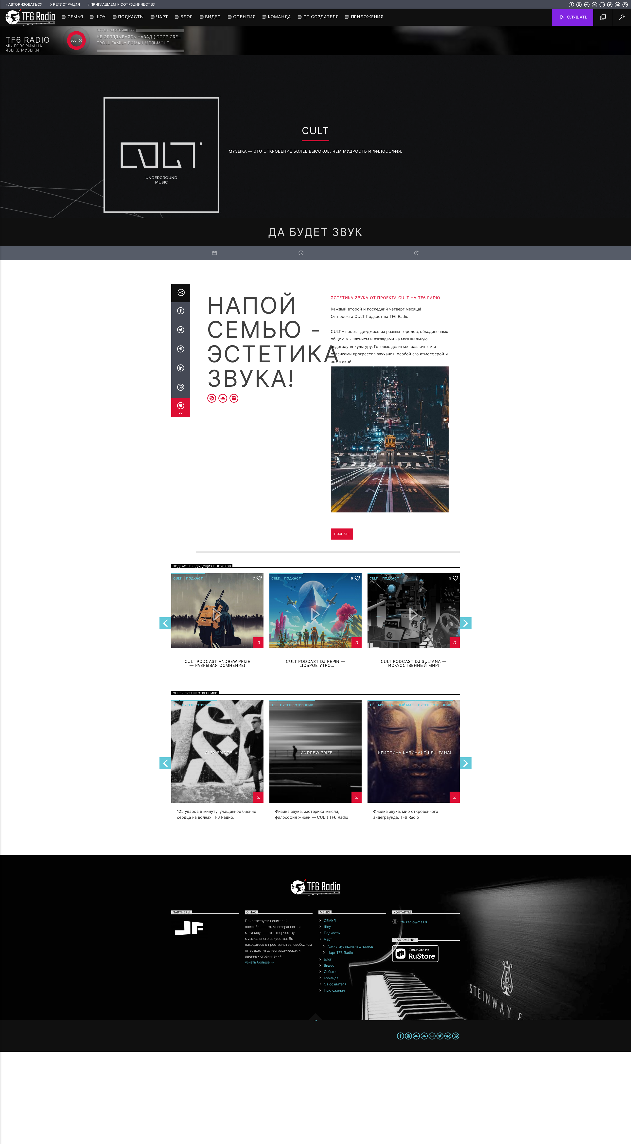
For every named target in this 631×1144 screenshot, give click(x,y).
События (244, 16)
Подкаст (194, 578)
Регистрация (66, 4)
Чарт (162, 16)
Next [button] (466, 624)
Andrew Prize (317, 752)
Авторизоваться (25, 4)
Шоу (100, 16)
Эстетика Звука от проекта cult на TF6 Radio (385, 297)
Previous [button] (165, 624)
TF (175, 705)
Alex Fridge (218, 752)
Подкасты (131, 16)
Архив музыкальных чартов (350, 946)
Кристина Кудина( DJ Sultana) (415, 752)
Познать (342, 534)
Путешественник (198, 705)
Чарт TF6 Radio (340, 952)
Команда (279, 16)
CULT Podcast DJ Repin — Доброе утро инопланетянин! (315, 665)
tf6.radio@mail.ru (414, 922)
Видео (213, 16)
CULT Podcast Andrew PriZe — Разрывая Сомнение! (217, 663)
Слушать (577, 17)
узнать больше (258, 962)
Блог (186, 16)
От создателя (320, 16)
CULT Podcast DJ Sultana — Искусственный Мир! (414, 663)
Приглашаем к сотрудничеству (122, 4)
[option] (315, 766)
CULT (177, 578)
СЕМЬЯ (75, 16)
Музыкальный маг (396, 705)
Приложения (367, 16)
